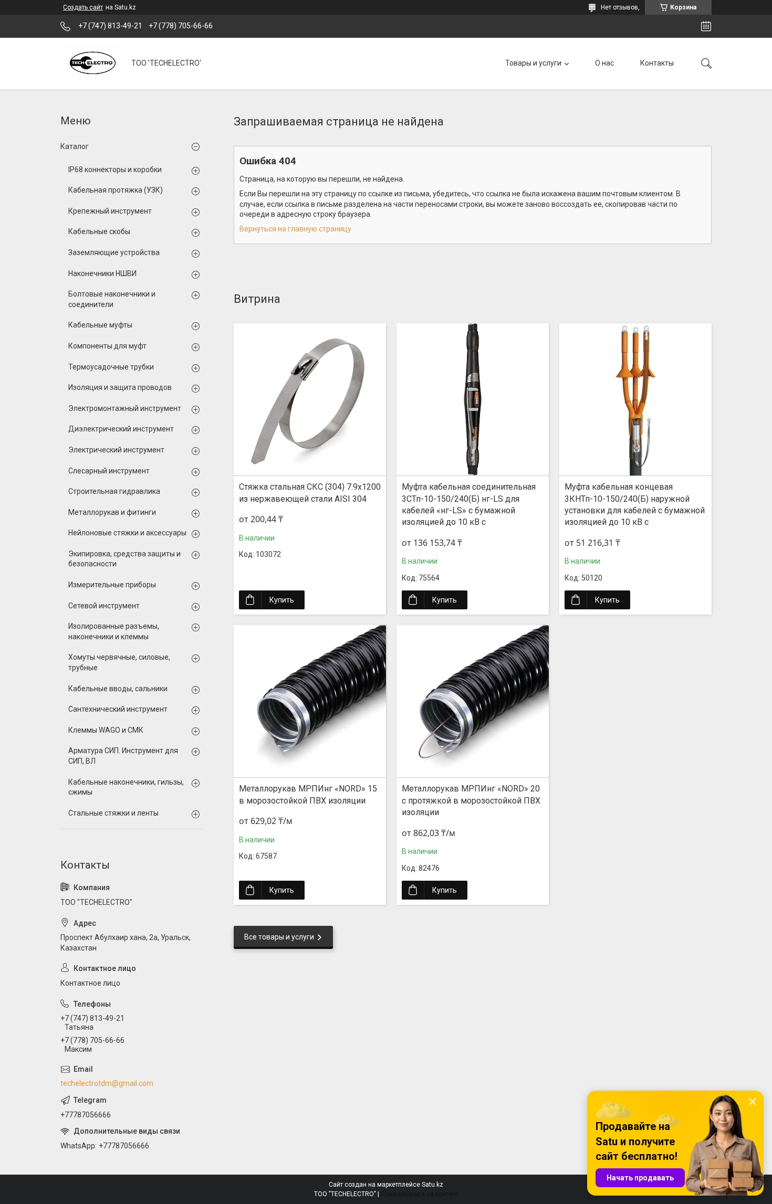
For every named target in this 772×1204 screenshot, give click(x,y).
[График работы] (706, 26)
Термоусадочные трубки (111, 367)
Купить (281, 600)
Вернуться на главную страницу (295, 229)
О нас (604, 63)
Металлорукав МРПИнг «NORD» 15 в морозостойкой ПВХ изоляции (308, 794)
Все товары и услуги (279, 937)
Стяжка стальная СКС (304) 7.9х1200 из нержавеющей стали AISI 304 (310, 492)
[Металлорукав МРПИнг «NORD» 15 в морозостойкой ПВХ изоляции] (310, 701)
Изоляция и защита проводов (120, 387)
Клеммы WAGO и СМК (105, 730)
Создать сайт (83, 7)
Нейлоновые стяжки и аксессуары (127, 533)
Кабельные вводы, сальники (118, 688)
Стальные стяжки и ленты (113, 813)
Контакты (657, 63)
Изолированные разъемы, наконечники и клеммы (113, 631)
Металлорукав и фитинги (112, 512)
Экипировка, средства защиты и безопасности (124, 559)
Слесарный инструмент (109, 471)
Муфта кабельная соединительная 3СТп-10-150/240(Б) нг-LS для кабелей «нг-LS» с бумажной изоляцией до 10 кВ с (469, 504)
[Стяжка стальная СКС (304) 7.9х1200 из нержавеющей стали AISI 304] (310, 399)
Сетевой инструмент (104, 605)
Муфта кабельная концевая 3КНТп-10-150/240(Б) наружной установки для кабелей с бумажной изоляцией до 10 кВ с (635, 504)
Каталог (74, 146)
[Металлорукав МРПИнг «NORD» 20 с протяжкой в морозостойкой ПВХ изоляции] (473, 701)
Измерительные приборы (112, 584)
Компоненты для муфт (107, 346)
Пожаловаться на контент (419, 1194)
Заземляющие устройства (114, 252)
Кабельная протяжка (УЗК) (115, 190)
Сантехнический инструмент (118, 709)
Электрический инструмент (116, 450)
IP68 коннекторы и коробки (115, 169)
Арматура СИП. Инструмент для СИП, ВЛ (123, 755)
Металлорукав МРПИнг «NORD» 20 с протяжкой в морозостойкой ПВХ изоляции (471, 800)
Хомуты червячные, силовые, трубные (119, 662)
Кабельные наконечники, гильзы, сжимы (126, 787)
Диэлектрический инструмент (121, 429)
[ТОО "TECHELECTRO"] (91, 64)
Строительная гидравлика (114, 491)
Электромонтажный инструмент (124, 408)
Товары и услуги (533, 63)
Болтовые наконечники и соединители (111, 299)
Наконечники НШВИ (102, 273)
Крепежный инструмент (110, 211)
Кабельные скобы (99, 231)
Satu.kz (432, 1184)
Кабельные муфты (100, 325)
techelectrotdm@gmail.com (106, 1083)
